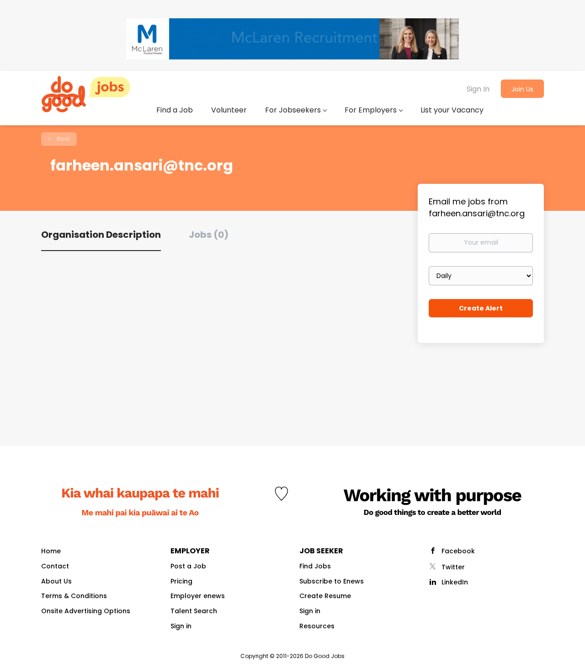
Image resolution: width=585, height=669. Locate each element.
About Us (56, 581)
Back (62, 139)
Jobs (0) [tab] (209, 234)
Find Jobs (315, 566)
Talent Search (193, 610)
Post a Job (188, 566)
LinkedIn (454, 582)
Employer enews (197, 595)
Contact (55, 566)
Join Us (522, 89)
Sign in (180, 626)
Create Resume (325, 595)
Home (51, 551)
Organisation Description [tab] (101, 234)
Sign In (478, 89)
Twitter (453, 567)
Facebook (458, 551)
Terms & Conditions (74, 595)
